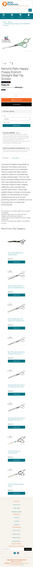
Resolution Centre (16, 511)
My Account (16, 504)
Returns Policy (16, 537)
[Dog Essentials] (16, 3)
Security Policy (16, 541)
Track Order (16, 508)
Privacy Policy (16, 534)
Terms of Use (16, 530)
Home (4, 22)
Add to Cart (17, 100)
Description (6, 158)
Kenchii (10, 22)
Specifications (15, 158)
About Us (16, 517)
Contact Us (17, 524)
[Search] (30, 10)
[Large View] (4, 63)
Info (23, 87)
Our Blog (16, 521)
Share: (3, 82)
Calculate (17, 125)
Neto (22, 564)
